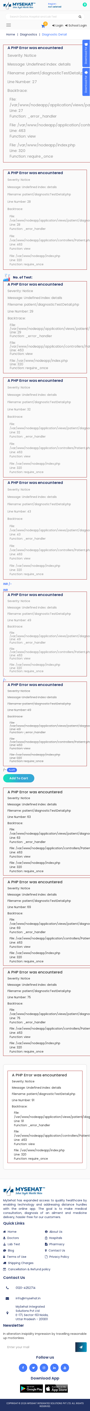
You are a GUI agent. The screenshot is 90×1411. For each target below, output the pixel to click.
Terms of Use (16, 1257)
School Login (77, 25)
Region (52, 4)
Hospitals (55, 1238)
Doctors (13, 1238)
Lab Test (14, 1244)
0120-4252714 (26, 1288)
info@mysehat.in (28, 1298)
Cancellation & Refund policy (29, 1269)
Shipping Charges (20, 1263)
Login (59, 25)
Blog (11, 1250)
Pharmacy (56, 1244)
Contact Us (57, 1250)
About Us (55, 1232)
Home (10, 34)
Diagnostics (28, 34)
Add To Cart (18, 778)
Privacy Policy (59, 1257)
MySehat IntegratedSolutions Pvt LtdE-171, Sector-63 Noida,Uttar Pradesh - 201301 (32, 1313)
